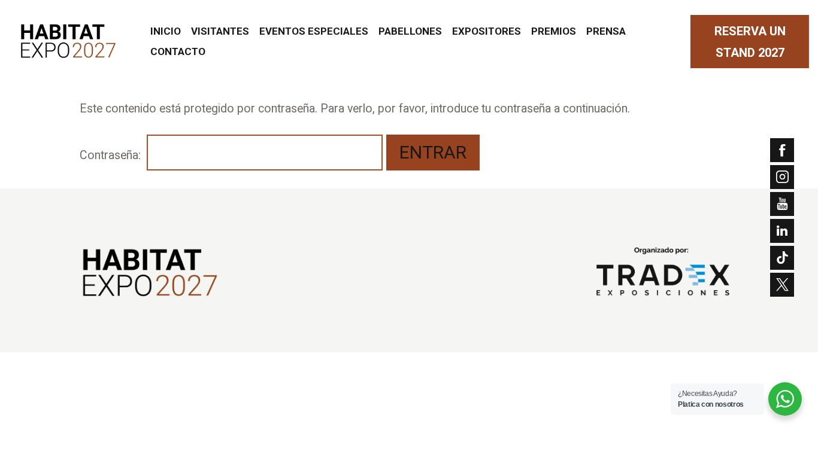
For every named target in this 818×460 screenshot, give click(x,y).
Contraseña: (112, 155)
